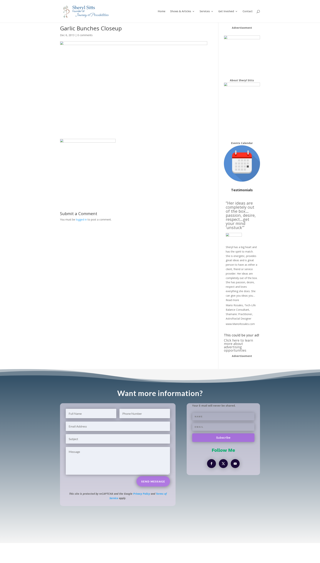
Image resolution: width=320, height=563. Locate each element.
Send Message (153, 481)
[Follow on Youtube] (235, 463)
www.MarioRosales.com (240, 324)
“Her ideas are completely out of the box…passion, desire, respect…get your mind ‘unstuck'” (241, 215)
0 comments (85, 35)
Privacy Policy (141, 493)
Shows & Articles (180, 11)
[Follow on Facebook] (211, 463)
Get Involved (226, 11)
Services (205, 11)
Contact (248, 11)
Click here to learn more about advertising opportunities (238, 345)
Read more (232, 300)
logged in (81, 219)
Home (161, 11)
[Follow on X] (223, 463)
